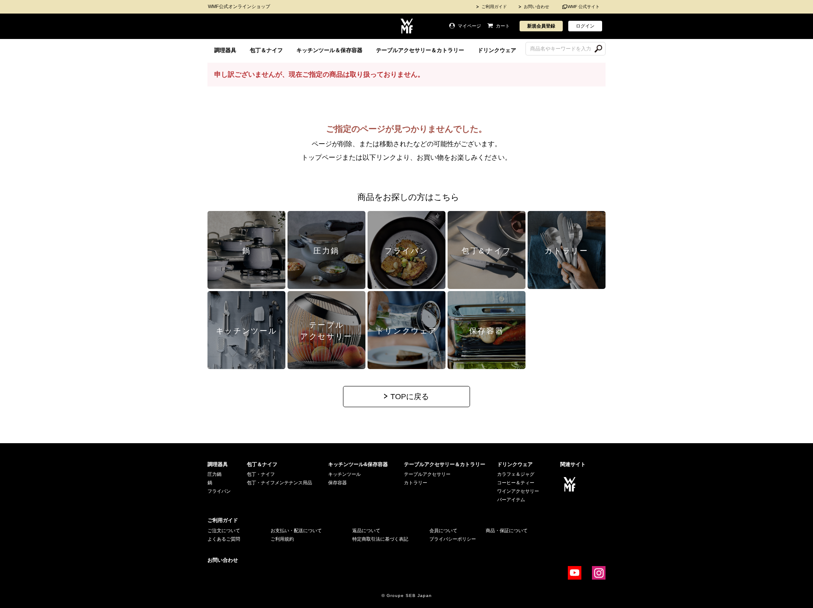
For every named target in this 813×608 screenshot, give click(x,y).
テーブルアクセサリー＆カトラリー (420, 50)
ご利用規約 (282, 538)
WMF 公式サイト (583, 6)
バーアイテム (511, 499)
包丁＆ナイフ (266, 50)
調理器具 (225, 50)
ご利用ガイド (494, 6)
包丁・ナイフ (261, 474)
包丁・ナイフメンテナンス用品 (279, 482)
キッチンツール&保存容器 (358, 464)
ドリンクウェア (497, 50)
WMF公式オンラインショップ (239, 6)
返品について (366, 530)
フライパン (219, 491)
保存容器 (337, 482)
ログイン (585, 25)
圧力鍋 (214, 474)
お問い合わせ (536, 6)
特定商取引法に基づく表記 (380, 538)
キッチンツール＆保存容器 (329, 50)
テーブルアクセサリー (427, 474)
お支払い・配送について (296, 530)
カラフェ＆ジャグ (515, 474)
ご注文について (223, 530)
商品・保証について (507, 530)
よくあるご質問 (223, 538)
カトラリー (415, 482)
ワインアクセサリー (518, 491)
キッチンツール (344, 474)
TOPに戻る (409, 396)
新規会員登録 (541, 25)
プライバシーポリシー (452, 538)
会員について (443, 530)
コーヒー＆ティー (515, 482)
